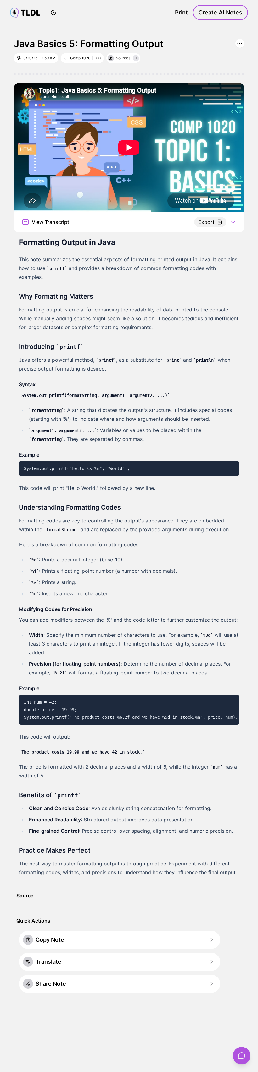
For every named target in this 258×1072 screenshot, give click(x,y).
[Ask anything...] (241, 1055)
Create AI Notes (220, 12)
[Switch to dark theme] (53, 12)
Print (181, 12)
